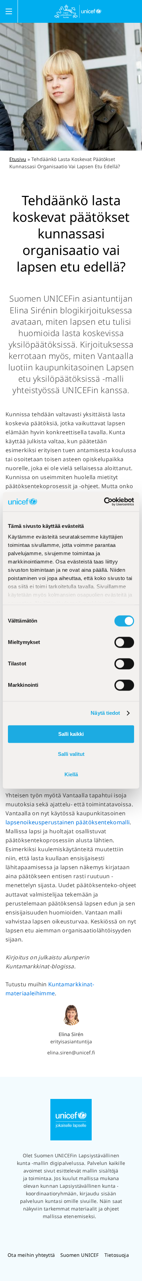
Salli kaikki (71, 734)
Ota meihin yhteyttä (31, 1255)
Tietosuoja (116, 1255)
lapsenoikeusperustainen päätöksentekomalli (68, 822)
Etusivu (17, 159)
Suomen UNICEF (79, 1255)
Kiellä (71, 774)
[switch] (124, 642)
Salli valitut (71, 754)
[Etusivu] (77, 11)
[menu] (9, 11)
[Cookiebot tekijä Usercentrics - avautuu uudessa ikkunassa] (104, 501)
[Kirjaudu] (140, 11)
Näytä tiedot (105, 713)
